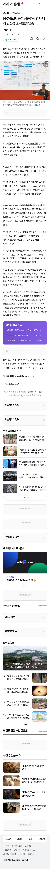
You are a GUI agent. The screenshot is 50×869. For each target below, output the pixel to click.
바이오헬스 (15, 13)
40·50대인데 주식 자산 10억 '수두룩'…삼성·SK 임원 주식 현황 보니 (32, 476)
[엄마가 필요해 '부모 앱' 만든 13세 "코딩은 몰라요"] (11, 812)
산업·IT (6, 13)
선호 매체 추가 (12, 40)
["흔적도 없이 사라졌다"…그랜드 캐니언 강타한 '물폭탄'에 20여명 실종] (39, 708)
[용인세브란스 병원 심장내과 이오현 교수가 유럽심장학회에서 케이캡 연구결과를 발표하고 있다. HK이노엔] (25, 80)
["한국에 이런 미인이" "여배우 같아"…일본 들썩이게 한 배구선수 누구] (10, 468)
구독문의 (17, 849)
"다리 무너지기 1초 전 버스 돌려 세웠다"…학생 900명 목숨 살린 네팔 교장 (25, 341)
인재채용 (28, 845)
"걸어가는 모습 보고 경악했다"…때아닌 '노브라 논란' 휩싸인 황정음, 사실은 (32, 439)
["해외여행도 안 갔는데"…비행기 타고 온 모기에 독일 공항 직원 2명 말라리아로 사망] (39, 695)
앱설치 (19, 839)
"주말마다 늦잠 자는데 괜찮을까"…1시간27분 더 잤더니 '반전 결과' (25, 335)
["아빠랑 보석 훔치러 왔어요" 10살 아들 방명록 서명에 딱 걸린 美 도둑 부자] (39, 682)
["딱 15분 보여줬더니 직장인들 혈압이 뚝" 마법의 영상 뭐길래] (11, 786)
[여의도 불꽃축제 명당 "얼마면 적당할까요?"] (11, 799)
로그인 (8, 839)
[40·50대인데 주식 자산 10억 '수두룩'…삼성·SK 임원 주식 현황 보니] (10, 480)
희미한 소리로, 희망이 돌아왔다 (33, 767)
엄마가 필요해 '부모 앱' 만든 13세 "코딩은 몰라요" (34, 807)
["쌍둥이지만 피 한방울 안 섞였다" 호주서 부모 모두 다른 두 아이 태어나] (10, 455)
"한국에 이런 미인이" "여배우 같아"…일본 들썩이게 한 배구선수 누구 (32, 464)
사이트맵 (42, 839)
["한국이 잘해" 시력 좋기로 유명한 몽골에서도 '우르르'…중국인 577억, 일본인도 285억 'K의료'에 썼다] (10, 493)
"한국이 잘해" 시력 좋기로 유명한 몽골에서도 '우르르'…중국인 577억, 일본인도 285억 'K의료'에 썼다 (32, 489)
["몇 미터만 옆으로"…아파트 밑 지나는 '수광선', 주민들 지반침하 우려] (39, 721)
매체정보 (30, 854)
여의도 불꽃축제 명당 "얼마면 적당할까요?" (33, 794)
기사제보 (26, 849)
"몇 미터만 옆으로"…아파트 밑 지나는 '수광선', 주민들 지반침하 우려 (18, 718)
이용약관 (21, 854)
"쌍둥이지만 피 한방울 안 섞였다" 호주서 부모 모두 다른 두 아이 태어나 (32, 451)
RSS (33, 849)
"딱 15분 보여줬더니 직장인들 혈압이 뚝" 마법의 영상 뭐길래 (34, 781)
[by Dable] (42, 731)
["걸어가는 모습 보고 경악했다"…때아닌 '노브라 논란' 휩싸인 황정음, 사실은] (10, 443)
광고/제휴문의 (17, 845)
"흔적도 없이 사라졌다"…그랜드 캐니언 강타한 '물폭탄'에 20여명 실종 (18, 705)
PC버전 (30, 839)
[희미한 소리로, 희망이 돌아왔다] (11, 772)
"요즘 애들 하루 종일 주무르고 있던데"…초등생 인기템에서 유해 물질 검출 (25, 330)
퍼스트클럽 (7, 849)
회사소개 (6, 845)
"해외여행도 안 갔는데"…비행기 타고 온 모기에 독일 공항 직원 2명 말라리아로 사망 (18, 692)
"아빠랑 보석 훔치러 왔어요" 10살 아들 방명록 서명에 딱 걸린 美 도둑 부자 (18, 679)
